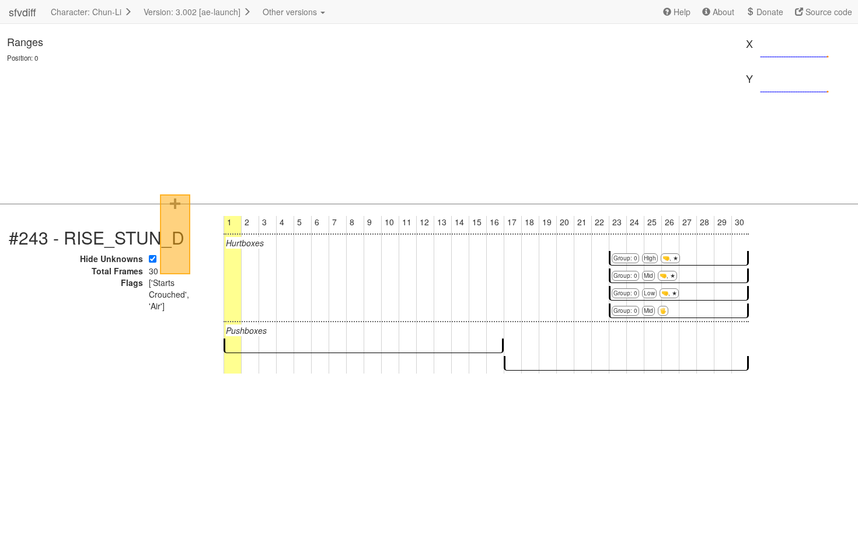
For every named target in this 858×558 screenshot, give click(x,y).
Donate (768, 12)
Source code (827, 12)
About (722, 12)
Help (680, 12)
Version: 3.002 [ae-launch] (193, 12)
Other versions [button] (291, 12)
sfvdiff (22, 11)
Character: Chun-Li (87, 12)
